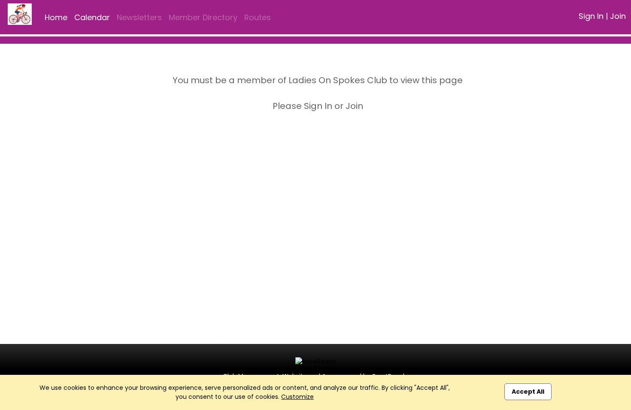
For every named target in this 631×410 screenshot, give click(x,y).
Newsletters (139, 17)
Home (56, 17)
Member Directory (203, 17)
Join (618, 16)
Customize (297, 396)
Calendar (92, 17)
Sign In (591, 16)
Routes (257, 17)
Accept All (528, 391)
